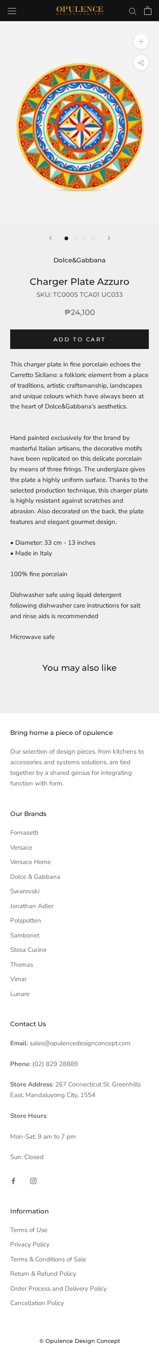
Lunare (20, 994)
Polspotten (25, 920)
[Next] (109, 238)
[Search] (133, 10)
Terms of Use (28, 1230)
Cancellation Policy (37, 1303)
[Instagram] (33, 1180)
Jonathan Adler (31, 906)
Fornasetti (24, 832)
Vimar (18, 979)
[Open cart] (147, 10)
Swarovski (24, 891)
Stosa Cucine (28, 950)
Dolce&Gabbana (79, 260)
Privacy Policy (30, 1244)
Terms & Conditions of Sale (48, 1259)
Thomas (21, 964)
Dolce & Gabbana (35, 876)
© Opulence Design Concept (79, 1340)
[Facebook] (13, 1180)
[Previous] (50, 238)
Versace (21, 847)
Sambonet (24, 935)
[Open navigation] (12, 10)
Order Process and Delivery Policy (58, 1288)
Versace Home (30, 862)
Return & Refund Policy (43, 1273)
